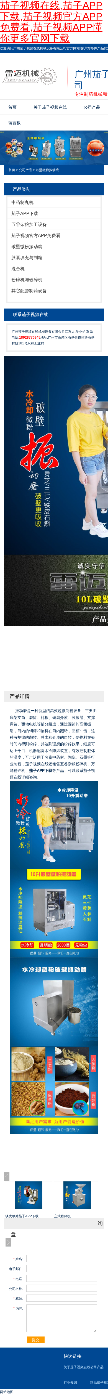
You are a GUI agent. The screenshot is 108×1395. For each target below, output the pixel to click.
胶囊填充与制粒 (26, 257)
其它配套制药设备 (29, 290)
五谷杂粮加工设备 (29, 224)
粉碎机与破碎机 (26, 279)
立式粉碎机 (62, 1216)
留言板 (14, 122)
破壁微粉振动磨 (47, 170)
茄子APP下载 (24, 213)
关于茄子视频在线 (50, 107)
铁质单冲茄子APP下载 (21, 1216)
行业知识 (70, 1383)
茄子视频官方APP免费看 (35, 235)
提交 (36, 1340)
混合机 (18, 268)
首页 (12, 107)
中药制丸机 (22, 202)
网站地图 (6, 1392)
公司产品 (25, 170)
